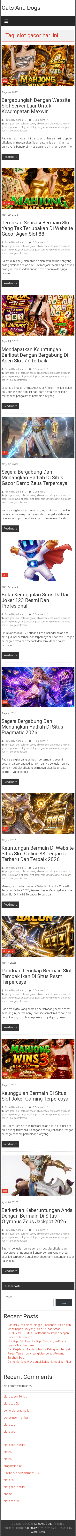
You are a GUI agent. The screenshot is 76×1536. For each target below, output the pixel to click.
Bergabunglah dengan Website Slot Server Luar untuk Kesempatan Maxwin (36, 105)
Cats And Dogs (21, 7)
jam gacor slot (12, 123)
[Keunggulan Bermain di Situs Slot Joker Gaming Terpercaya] (38, 1058)
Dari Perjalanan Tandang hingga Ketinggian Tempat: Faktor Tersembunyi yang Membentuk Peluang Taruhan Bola (39, 1353)
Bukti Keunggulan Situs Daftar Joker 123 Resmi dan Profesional (35, 600)
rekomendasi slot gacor (48, 123)
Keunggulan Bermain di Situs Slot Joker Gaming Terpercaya (35, 1096)
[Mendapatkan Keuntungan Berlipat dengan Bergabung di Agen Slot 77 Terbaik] (38, 314)
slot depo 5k (11, 1403)
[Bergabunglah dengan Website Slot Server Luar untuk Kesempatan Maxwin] (38, 65)
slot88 (7, 1451)
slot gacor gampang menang (45, 127)
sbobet (8, 1493)
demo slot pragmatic (16, 1410)
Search (8, 1297)
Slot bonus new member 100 (21, 1472)
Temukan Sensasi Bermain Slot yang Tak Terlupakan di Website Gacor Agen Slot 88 (37, 228)
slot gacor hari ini (14, 1444)
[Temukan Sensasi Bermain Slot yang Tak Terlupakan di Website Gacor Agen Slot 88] (38, 188)
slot (5, 80)
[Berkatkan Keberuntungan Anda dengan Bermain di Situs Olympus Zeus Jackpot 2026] (38, 1175)
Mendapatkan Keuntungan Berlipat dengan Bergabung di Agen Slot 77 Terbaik (35, 355)
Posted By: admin (13, 120)
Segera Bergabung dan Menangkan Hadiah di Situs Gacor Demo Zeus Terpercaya (34, 477)
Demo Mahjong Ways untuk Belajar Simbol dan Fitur (39, 1361)
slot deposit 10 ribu (15, 1396)
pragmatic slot (13, 1465)
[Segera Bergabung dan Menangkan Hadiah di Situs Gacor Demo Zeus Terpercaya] (38, 437)
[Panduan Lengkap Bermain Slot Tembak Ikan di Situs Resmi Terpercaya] (38, 936)
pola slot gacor (28, 123)
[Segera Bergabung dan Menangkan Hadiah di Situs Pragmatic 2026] (38, 686)
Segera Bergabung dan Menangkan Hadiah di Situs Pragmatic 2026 (32, 726)
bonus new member (16, 1417)
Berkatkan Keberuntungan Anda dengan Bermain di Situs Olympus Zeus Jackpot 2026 (37, 1215)
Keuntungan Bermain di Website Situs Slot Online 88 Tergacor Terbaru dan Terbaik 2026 (38, 853)
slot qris (9, 1479)
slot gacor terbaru (18, 130)
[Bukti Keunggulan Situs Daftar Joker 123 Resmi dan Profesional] (38, 560)
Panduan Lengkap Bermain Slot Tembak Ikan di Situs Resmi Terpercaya (37, 976)
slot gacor (24, 127)
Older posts (13, 1286)
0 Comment (38, 120)
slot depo (9, 1424)
